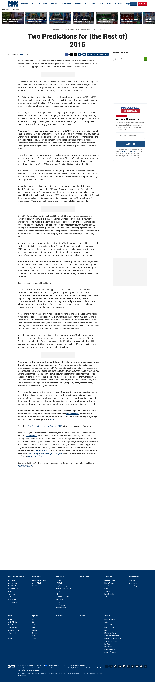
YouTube (120, 666)
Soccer (34, 633)
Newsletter (137, 666)
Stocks (58, 580)
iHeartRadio (145, 666)
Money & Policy (37, 583)
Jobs (106, 622)
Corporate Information (112, 636)
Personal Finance (28, 4)
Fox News (107, 644)
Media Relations (110, 633)
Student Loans (13, 583)
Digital (10, 619)
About (107, 615)
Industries (59, 599)
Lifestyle (77, 4)
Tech (101, 4)
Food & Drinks (109, 594)
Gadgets (11, 625)
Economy (43, 4)
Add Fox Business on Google (99, 54)
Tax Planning (12, 602)
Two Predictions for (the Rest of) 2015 (45, 426)
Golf (33, 636)
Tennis (34, 638)
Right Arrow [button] (150, 17)
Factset (75, 668)
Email (84, 54)
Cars (106, 589)
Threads (75, 54)
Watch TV (142, 4)
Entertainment (109, 580)
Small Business (37, 586)
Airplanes (107, 591)
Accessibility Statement (112, 641)
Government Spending (40, 580)
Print (80, 54)
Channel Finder (109, 619)
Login (134, 4)
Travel (106, 586)
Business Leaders (62, 597)
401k (9, 597)
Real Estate (90, 4)
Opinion (59, 615)
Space (10, 638)
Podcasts (119, 4)
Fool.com (23, 54)
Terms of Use (135, 151)
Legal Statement (34, 670)
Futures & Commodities (64, 589)
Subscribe (130, 144)
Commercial (133, 583)
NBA (33, 622)
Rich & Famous (109, 583)
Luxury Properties (135, 586)
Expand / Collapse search (128, 4)
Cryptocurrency (61, 586)
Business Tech (13, 627)
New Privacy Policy (35, 665)
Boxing (34, 630)
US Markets (60, 583)
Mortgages (11, 580)
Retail (58, 602)
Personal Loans (13, 589)
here (52, 419)
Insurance (11, 594)
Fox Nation (108, 647)
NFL (33, 619)
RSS (132, 666)
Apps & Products (110, 652)
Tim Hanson (31, 435)
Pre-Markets (60, 605)
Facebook (67, 54)
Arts (105, 597)
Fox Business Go (110, 649)
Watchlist (66, 4)
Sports (35, 615)
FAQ (105, 630)
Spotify (141, 666)
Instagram (115, 666)
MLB (33, 625)
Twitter (71, 54)
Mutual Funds (61, 608)
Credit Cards (12, 586)
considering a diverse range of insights (45, 453)
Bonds (58, 591)
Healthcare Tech (13, 630)
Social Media (12, 622)
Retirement (12, 599)
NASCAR (35, 627)
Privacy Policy (124, 151)
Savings (10, 591)
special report (72, 413)
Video (109, 4)
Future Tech (12, 633)
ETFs (58, 594)
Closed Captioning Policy (113, 638)
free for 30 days (42, 450)
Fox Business (13, 4)
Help (65, 665)
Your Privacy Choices (54, 665)
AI (8, 636)
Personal (132, 580)
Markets (55, 4)
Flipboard (124, 666)
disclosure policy (34, 456)
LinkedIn (128, 666)
